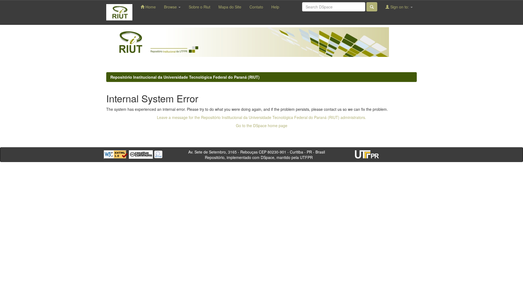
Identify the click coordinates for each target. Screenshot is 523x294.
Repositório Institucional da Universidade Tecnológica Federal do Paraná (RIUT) (185, 77)
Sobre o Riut (199, 7)
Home (150, 7)
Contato (256, 7)
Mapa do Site (229, 7)
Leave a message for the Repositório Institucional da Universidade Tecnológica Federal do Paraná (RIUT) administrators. (261, 117)
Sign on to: (399, 7)
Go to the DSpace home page (261, 125)
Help (275, 7)
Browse (171, 7)
